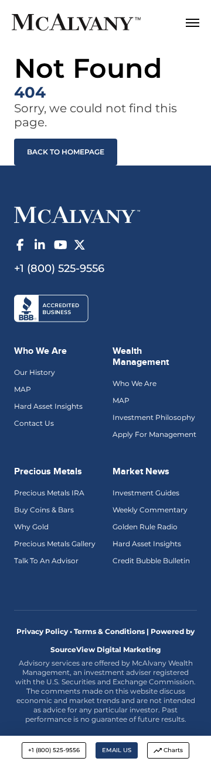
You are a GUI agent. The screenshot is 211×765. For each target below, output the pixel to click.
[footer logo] (77, 214)
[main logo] (89, 24)
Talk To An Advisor (46, 560)
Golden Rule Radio (145, 526)
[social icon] (20, 245)
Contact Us (34, 423)
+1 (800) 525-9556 (54, 750)
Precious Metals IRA (49, 492)
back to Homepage (65, 151)
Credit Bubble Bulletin (151, 560)
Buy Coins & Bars (44, 509)
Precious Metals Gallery (55, 543)
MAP (22, 389)
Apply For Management (154, 434)
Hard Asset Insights (48, 406)
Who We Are (134, 383)
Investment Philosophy (154, 417)
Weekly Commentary (150, 509)
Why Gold (31, 526)
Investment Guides (146, 492)
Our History (34, 372)
